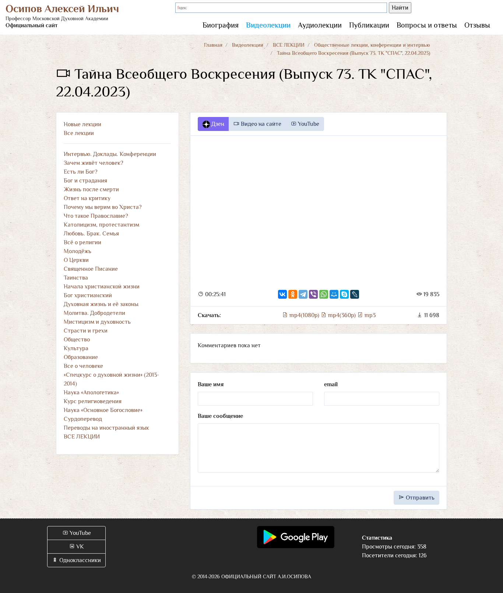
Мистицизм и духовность (97, 322)
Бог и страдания (85, 180)
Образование (81, 357)
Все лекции (79, 133)
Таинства (76, 277)
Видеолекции (268, 25)
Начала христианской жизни (102, 286)
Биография (221, 25)
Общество (77, 339)
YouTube (307, 124)
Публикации (369, 25)
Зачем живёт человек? (93, 163)
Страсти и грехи (86, 330)
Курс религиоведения (93, 401)
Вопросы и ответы (427, 25)
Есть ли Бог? (81, 171)
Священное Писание (91, 269)
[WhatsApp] (323, 294)
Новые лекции (82, 124)
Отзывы (477, 25)
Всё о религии (82, 242)
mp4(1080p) (304, 315)
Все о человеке (83, 366)
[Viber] (313, 294)
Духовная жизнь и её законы (101, 304)
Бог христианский (88, 295)
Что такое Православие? (96, 216)
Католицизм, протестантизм (101, 224)
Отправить (419, 497)
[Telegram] (303, 294)
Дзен (217, 124)
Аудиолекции (320, 25)
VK (79, 546)
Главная (213, 45)
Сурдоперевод (83, 419)
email (331, 384)
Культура (76, 348)
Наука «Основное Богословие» (103, 410)
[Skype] (344, 294)
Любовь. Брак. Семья (91, 233)
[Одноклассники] (292, 294)
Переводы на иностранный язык (106, 428)
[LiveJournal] (354, 294)
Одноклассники (79, 560)
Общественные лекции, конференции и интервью (372, 45)
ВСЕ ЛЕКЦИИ (289, 45)
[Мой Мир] (334, 294)
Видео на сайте (260, 124)
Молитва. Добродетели (94, 313)
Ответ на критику (87, 198)
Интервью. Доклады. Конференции (110, 154)
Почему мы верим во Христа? (103, 207)
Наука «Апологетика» (91, 392)
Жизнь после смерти (91, 189)
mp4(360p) (342, 315)
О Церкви (76, 260)
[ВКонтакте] (282, 294)
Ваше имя (211, 384)
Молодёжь (77, 251)
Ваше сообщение (220, 416)
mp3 (369, 315)
